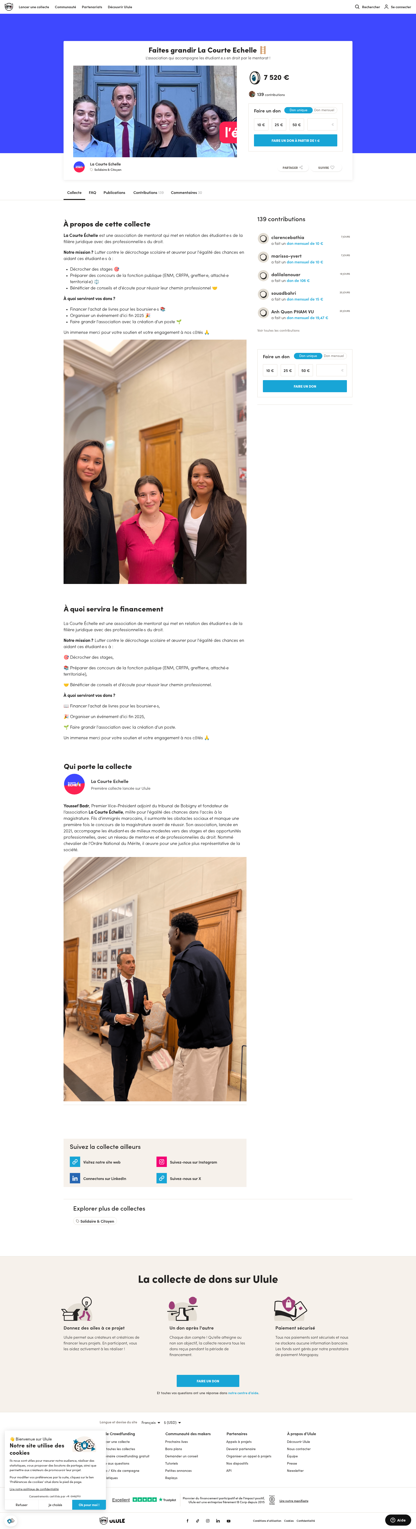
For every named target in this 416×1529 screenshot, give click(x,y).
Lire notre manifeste (294, 1501)
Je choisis (55, 1504)
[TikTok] (197, 1520)
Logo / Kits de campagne (119, 1470)
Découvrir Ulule (298, 1441)
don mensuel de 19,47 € (307, 317)
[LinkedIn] (218, 1520)
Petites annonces (178, 1470)
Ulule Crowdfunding (117, 1433)
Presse (292, 1463)
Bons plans (173, 1449)
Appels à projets (239, 1441)
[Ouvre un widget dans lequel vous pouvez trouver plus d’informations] (398, 1521)
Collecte (74, 192)
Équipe (292, 1456)
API (229, 1470)
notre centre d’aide (243, 1393)
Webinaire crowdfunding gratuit (125, 1456)
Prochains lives (176, 1441)
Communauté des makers (188, 1433)
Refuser (22, 1504)
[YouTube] (228, 1520)
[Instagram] (207, 1520)
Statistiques (109, 1477)
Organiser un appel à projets (248, 1456)
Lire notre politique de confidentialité (34, 1489)
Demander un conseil (181, 1456)
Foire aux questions (114, 1463)
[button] (10, 1521)
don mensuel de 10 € (305, 243)
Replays (171, 1477)
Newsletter (295, 1470)
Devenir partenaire (241, 1449)
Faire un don (208, 1380)
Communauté (65, 7)
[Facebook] (187, 1520)
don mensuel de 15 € (305, 299)
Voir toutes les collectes (117, 1449)
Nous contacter (299, 1449)
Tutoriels (171, 1463)
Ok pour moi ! (89, 1504)
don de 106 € (298, 280)
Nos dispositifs (237, 1463)
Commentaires (186, 192)
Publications (114, 192)
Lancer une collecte (34, 7)
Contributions (148, 192)
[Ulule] (136, 1521)
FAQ (92, 192)
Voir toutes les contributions (278, 330)
